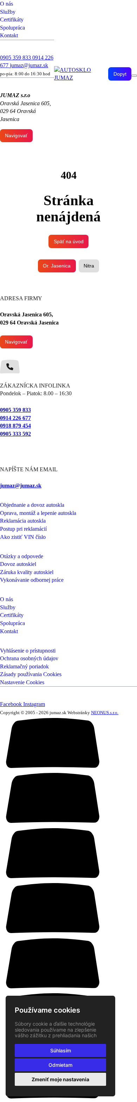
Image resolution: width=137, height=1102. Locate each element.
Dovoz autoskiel (18, 564)
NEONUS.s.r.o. (104, 712)
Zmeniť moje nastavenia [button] (60, 1079)
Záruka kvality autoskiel (26, 572)
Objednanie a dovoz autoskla (32, 505)
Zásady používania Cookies (30, 674)
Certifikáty (12, 20)
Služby (7, 12)
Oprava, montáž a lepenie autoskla (38, 513)
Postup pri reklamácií (23, 529)
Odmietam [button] (60, 1065)
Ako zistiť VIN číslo (23, 537)
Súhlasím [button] (60, 1050)
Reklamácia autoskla (23, 521)
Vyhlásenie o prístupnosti (28, 651)
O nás (6, 4)
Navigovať (16, 135)
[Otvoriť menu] (134, 76)
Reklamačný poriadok (24, 666)
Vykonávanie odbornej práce (32, 580)
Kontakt (9, 35)
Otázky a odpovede (21, 556)
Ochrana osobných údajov (29, 658)
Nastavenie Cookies (22, 682)
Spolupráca (12, 28)
